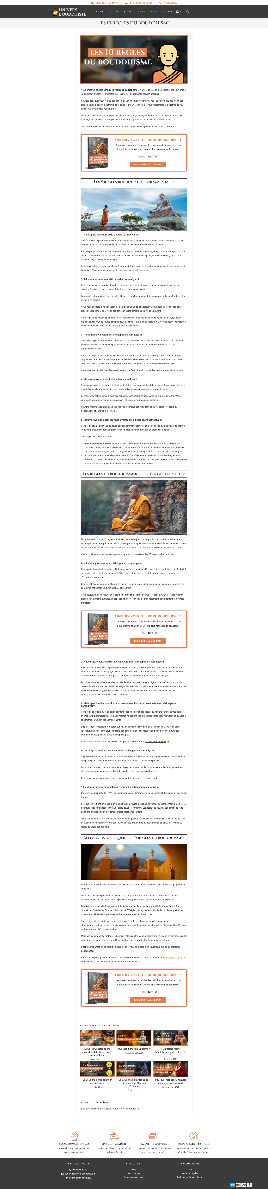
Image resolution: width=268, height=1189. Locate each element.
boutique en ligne (174, 957)
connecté (102, 1108)
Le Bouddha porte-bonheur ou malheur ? (97, 1081)
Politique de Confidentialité (189, 1177)
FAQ (134, 1169)
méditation (140, 675)
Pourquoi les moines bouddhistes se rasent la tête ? (170, 1052)
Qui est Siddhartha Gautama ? (134, 1048)
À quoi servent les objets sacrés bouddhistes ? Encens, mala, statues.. (97, 1052)
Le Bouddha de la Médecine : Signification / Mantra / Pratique (134, 1083)
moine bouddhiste (161, 359)
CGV (190, 1169)
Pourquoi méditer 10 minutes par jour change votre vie (170, 1081)
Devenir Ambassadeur (134, 1177)
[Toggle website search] (187, 11)
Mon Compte (134, 1173)
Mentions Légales (189, 1173)
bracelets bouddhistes (155, 741)
